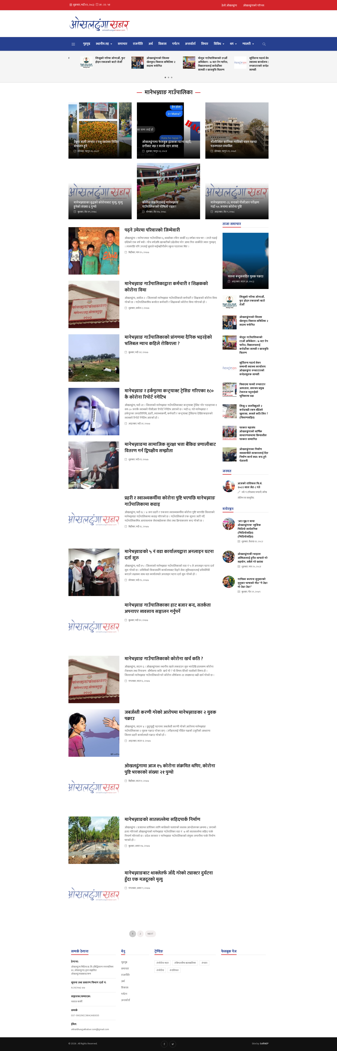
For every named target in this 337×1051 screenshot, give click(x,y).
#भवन (204, 963)
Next (150, 934)
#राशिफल (174, 970)
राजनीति (138, 44)
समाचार (122, 44)
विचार (204, 44)
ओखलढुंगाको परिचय (253, 5)
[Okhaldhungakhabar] (100, 23)
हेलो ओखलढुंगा (229, 5)
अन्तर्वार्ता (190, 44)
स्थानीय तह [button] (103, 44)
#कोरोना (160, 970)
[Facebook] (164, 1044)
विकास (162, 44)
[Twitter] (172, 1044)
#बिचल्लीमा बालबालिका (185, 963)
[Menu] (73, 44)
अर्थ (150, 44)
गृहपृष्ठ (86, 44)
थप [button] (232, 44)
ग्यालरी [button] (246, 44)
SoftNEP (264, 1044)
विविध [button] (218, 44)
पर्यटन (175, 44)
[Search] (264, 44)
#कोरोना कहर (162, 963)
